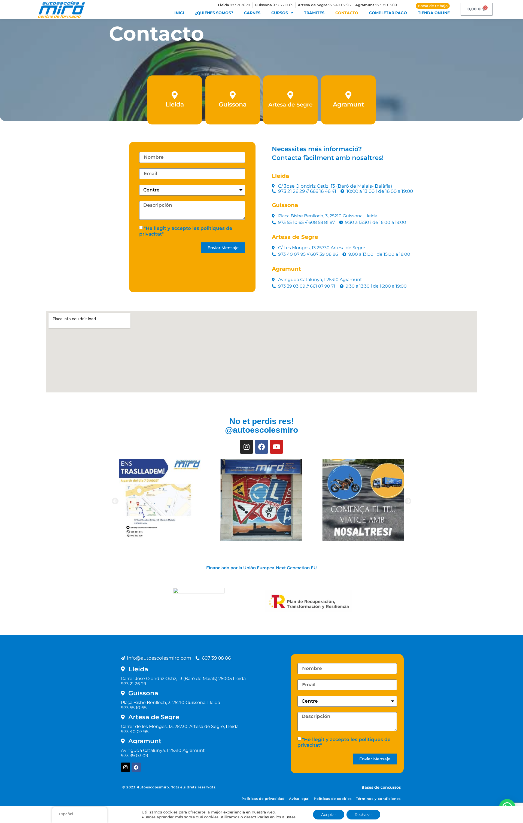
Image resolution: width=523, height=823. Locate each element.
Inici (179, 12)
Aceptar (328, 814)
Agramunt (348, 104)
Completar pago (388, 12)
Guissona (233, 104)
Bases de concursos (381, 787)
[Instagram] (125, 767)
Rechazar (363, 814)
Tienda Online (434, 12)
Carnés (252, 12)
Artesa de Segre (290, 104)
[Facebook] (136, 767)
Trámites (314, 12)
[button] (115, 500)
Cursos (279, 12)
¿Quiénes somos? (214, 12)
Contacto (346, 12)
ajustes (289, 817)
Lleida (175, 104)
